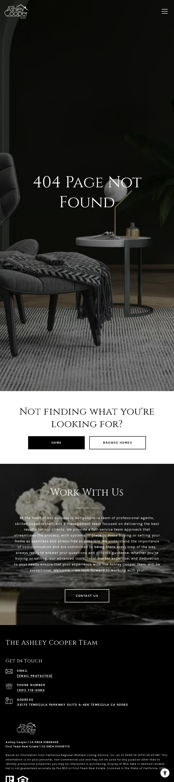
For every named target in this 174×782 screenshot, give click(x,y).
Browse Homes (117, 443)
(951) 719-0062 (31, 690)
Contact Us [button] (87, 596)
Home (56, 443)
